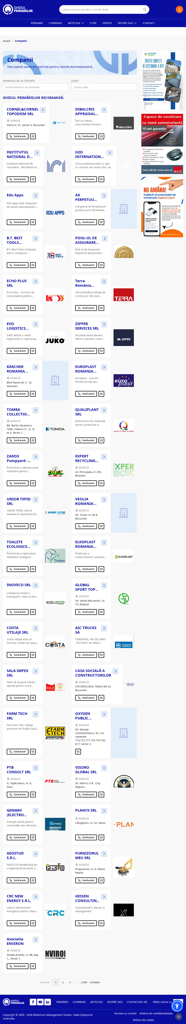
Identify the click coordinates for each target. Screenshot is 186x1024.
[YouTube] (40, 1002)
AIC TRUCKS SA (85, 630)
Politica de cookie (143, 1020)
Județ (75, 81)
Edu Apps (15, 195)
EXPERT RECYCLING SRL (85, 461)
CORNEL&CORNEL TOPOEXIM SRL (23, 111)
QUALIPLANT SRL (87, 412)
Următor (95, 982)
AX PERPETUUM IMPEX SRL (86, 200)
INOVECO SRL (19, 584)
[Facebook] (33, 1002)
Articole (74, 23)
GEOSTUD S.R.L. (15, 855)
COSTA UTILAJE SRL (17, 630)
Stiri (93, 23)
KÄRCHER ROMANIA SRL (16, 371)
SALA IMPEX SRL (17, 673)
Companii (55, 23)
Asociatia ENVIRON (15, 941)
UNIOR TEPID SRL (19, 501)
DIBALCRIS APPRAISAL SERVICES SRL (87, 114)
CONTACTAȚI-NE (137, 1002)
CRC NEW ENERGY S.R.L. (19, 898)
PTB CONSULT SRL (19, 769)
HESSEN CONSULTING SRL (87, 901)
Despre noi (126, 23)
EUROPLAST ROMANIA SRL (85, 371)
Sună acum (20, 136)
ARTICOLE (96, 1002)
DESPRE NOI (115, 1002)
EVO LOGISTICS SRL (16, 328)
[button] (177, 1006)
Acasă (6, 41)
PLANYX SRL (86, 810)
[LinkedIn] (47, 1002)
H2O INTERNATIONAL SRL (90, 157)
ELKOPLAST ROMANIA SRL (85, 546)
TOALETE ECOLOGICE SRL (17, 546)
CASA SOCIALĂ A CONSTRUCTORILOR (93, 673)
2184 (84, 982)
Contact (149, 23)
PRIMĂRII (62, 1002)
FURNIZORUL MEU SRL (87, 855)
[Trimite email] (33, 136)
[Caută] (145, 9)
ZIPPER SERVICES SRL (87, 326)
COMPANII (79, 1002)
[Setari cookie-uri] (178, 1016)
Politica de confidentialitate (156, 1013)
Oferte (107, 23)
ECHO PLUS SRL (17, 283)
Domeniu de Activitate (19, 81)
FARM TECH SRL (17, 716)
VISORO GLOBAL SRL (86, 769)
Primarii (37, 23)
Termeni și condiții (125, 1013)
